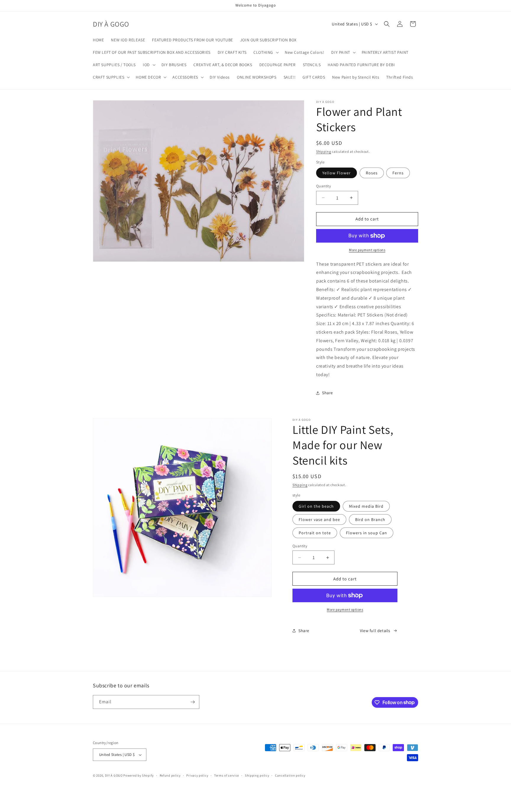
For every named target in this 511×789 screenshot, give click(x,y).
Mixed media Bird (366, 506)
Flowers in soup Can (366, 532)
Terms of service (226, 775)
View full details (375, 630)
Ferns (398, 173)
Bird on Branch (370, 519)
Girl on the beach (316, 506)
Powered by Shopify (138, 775)
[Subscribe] (192, 702)
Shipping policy (257, 775)
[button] (265, 52)
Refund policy (170, 775)
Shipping (323, 151)
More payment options (367, 250)
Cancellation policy (290, 775)
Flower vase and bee (319, 519)
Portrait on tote (315, 532)
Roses (372, 173)
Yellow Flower (336, 173)
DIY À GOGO (114, 775)
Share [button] (327, 392)
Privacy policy (197, 775)
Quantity (323, 186)
